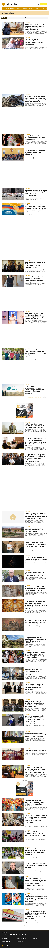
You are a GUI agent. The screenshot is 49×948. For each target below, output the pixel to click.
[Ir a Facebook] (3, 934)
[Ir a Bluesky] (17, 934)
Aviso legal (35, 938)
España (18, 8)
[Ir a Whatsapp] (20, 934)
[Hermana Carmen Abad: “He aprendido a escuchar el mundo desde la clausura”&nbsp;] (13, 281)
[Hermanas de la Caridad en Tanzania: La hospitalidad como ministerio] (13, 532)
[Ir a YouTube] (14, 934)
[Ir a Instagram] (8, 934)
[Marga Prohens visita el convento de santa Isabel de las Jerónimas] (13, 140)
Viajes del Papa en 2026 (42, 1)
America (30, 8)
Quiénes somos (5, 938)
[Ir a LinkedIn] (11, 934)
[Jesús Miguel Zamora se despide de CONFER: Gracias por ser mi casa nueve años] (13, 428)
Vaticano (24, 8)
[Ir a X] (6, 934)
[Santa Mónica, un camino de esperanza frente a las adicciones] (13, 154)
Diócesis (42, 8)
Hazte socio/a (43, 4)
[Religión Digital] (11, 4)
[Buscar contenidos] (38, 4)
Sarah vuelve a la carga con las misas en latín (17, 17)
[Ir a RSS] (25, 934)
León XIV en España (10, 8)
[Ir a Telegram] (22, 934)
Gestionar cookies (33, 946)
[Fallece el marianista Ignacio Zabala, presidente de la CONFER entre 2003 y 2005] (13, 576)
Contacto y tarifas (21, 938)
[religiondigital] (6, 946)
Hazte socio (20, 941)
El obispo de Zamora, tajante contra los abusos (20, 1)
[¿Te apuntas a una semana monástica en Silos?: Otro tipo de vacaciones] (13, 561)
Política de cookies (6, 941)
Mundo (36, 8)
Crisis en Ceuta (33, 1)
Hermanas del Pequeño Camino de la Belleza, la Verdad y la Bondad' (36, 397)
